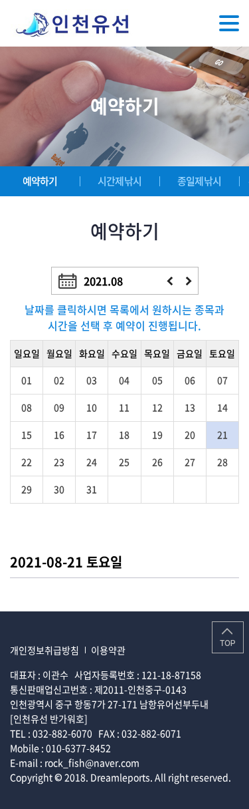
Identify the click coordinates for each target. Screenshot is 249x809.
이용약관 (108, 650)
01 (26, 380)
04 (124, 380)
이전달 (170, 281)
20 (190, 434)
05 (157, 380)
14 (222, 407)
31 (91, 489)
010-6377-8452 (78, 747)
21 (222, 434)
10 (91, 407)
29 (26, 489)
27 (190, 461)
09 (59, 407)
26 (157, 461)
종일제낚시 (199, 181)
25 (124, 461)
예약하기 (40, 181)
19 (157, 434)
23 (59, 461)
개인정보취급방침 (44, 650)
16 (59, 434)
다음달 (189, 281)
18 (124, 434)
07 (222, 380)
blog (108, 791)
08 (26, 407)
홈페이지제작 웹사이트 (54, 791)
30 (59, 489)
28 (222, 461)
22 (26, 461)
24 (91, 461)
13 (190, 407)
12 (157, 407)
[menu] (229, 23)
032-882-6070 (62, 733)
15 (26, 434)
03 (91, 380)
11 (124, 407)
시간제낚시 (119, 181)
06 (190, 380)
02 (59, 380)
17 (91, 434)
